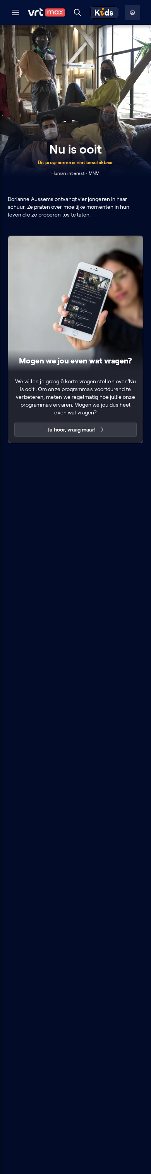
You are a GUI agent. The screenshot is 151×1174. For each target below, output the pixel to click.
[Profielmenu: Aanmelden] (132, 12)
